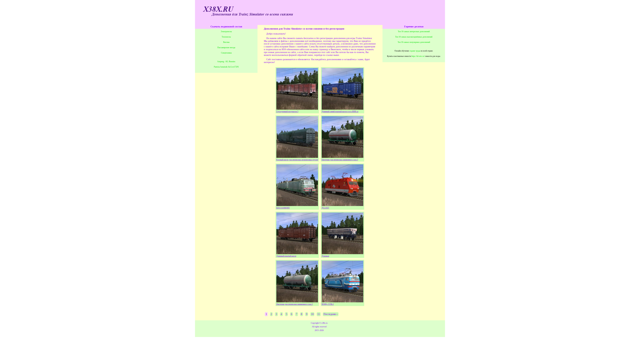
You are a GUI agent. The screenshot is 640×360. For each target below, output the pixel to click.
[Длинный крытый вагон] (297, 253)
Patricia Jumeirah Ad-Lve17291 (226, 67)
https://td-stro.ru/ (418, 56)
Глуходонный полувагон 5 (287, 111)
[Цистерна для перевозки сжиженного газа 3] (342, 157)
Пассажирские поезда (226, 47)
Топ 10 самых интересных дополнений (414, 31)
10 (312, 314)
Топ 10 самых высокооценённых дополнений (413, 37)
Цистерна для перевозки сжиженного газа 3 (340, 159)
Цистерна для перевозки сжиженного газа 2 (294, 304)
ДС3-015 (325, 208)
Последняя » (331, 314)
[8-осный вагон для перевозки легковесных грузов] (297, 157)
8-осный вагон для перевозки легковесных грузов (297, 159)
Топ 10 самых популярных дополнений (414, 42)
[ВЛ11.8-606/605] (297, 205)
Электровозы (226, 31)
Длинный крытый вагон (286, 256)
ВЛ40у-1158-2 (328, 304)
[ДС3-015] (342, 205)
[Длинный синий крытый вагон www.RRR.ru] (342, 108)
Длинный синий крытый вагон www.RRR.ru (340, 111)
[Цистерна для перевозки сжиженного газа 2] (297, 301)
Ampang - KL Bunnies (226, 61)
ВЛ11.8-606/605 (283, 208)
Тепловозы (226, 37)
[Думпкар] (342, 253)
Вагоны (226, 42)
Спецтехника (226, 53)
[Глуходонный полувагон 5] (297, 108)
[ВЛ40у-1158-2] (342, 301)
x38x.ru (324, 323)
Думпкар (325, 256)
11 (318, 314)
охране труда (415, 51)
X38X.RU (218, 9)
